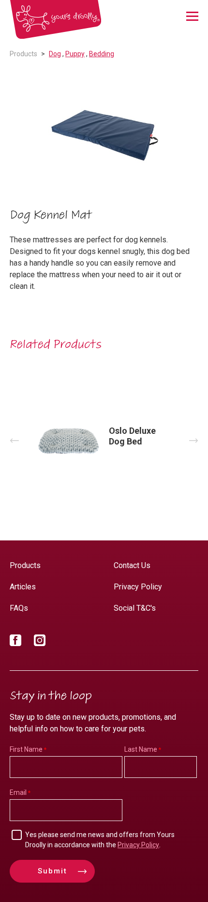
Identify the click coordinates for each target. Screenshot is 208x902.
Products (23, 54)
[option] (104, 134)
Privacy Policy (138, 586)
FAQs (19, 608)
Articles (23, 586)
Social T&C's (135, 608)
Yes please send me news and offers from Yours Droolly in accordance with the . (100, 840)
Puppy (75, 54)
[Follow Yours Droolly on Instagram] (39, 642)
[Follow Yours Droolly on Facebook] (15, 642)
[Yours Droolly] (56, 19)
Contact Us (132, 565)
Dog (55, 54)
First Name (26, 749)
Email (18, 792)
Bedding (101, 54)
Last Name (140, 749)
